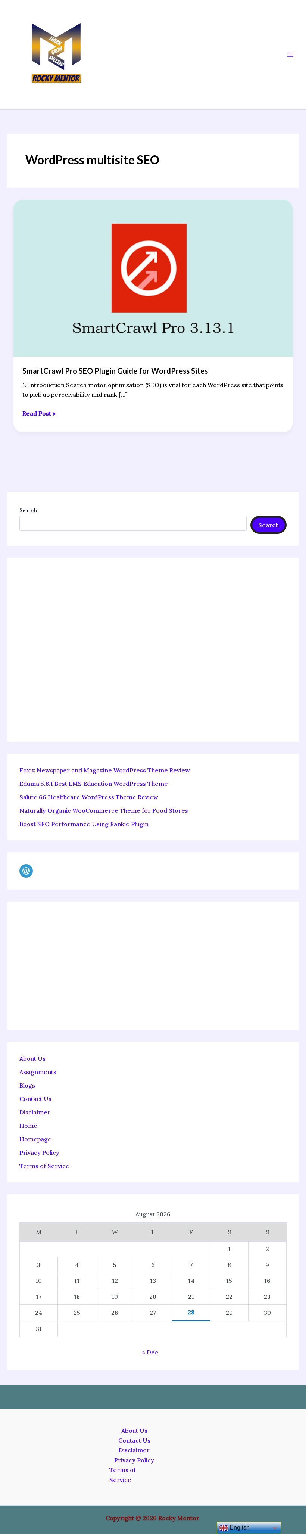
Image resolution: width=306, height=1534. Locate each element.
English (239, 1527)
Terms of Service (44, 1166)
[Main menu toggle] (290, 55)
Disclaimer (34, 1112)
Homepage (35, 1139)
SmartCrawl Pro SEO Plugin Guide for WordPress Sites (115, 370)
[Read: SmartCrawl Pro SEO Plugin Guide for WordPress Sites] (153, 277)
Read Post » (39, 412)
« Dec (150, 1352)
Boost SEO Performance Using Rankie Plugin (84, 824)
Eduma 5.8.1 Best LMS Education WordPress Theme (93, 783)
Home (28, 1125)
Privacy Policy (39, 1152)
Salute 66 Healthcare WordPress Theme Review (88, 797)
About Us (32, 1058)
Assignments (37, 1072)
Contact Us (35, 1098)
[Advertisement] (153, 650)
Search (28, 510)
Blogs (27, 1085)
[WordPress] (26, 871)
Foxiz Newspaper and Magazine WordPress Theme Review (104, 770)
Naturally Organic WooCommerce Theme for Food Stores (103, 810)
